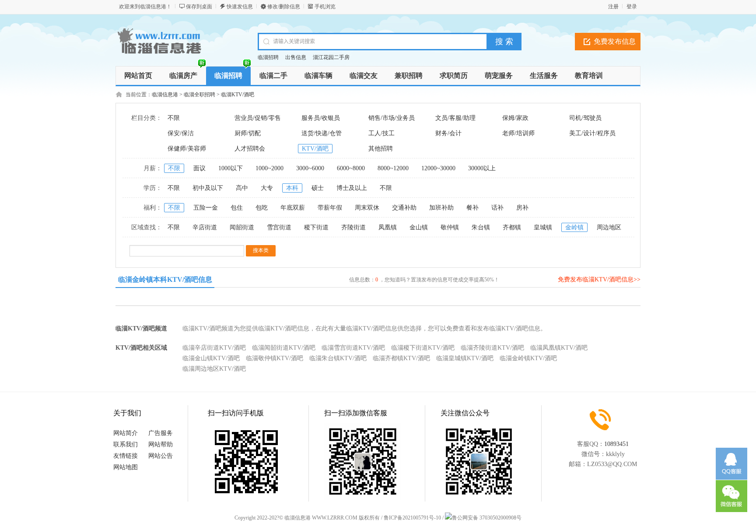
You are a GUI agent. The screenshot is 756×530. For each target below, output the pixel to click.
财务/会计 (448, 133)
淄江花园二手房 (331, 57)
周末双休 (367, 207)
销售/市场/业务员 (391, 118)
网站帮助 (160, 444)
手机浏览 (325, 7)
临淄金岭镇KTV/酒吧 (528, 358)
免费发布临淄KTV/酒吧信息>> (599, 279)
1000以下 (230, 168)
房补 (522, 207)
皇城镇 (543, 227)
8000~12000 (393, 168)
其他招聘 (380, 148)
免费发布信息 (615, 41)
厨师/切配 (247, 133)
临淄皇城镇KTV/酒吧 (465, 358)
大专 (267, 188)
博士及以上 (351, 188)
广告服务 (160, 433)
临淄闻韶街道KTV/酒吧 (283, 347)
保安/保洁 (181, 133)
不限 (174, 118)
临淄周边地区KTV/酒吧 (214, 368)
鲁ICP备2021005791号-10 (412, 518)
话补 (497, 207)
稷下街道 (316, 227)
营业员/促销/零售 (257, 118)
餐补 (472, 207)
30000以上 (482, 168)
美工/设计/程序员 (592, 133)
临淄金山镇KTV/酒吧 (211, 358)
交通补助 (404, 207)
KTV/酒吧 (315, 148)
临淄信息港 (165, 94)
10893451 (616, 444)
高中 (242, 188)
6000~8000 (351, 168)
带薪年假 (330, 207)
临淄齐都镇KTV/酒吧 (401, 358)
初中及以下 (207, 188)
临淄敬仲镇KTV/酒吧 (274, 358)
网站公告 (160, 456)
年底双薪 (292, 207)
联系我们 (125, 444)
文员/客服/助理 (455, 118)
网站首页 (138, 75)
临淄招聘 (268, 57)
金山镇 (419, 227)
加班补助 (441, 207)
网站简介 (125, 433)
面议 (199, 168)
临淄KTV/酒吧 (237, 94)
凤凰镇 (387, 227)
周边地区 (609, 227)
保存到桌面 (199, 7)
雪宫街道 (279, 227)
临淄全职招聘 (199, 94)
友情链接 (125, 456)
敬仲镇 (450, 227)
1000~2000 (270, 168)
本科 (292, 188)
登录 (631, 7)
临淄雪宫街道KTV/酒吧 (353, 347)
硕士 (318, 188)
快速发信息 (240, 7)
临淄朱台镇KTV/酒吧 (338, 358)
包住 (237, 207)
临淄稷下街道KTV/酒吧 (423, 347)
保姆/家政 (515, 118)
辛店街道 (204, 227)
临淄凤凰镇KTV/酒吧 (559, 347)
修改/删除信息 (283, 7)
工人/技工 (381, 133)
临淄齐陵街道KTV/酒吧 (492, 347)
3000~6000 (310, 168)
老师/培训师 (518, 133)
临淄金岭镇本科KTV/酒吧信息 (165, 279)
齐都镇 (512, 227)
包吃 (262, 207)
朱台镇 (481, 227)
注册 (613, 7)
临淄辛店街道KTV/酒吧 (214, 347)
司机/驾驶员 (585, 118)
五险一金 (205, 207)
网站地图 (125, 467)
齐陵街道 (353, 227)
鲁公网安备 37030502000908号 (487, 518)
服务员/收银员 (320, 118)
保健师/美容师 (187, 148)
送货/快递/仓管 (321, 133)
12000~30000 (438, 168)
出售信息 (295, 57)
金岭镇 (574, 227)
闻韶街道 (242, 227)
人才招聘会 (249, 148)
